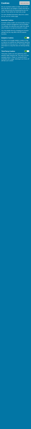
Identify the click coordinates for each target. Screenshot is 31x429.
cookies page (14, 16)
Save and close (24, 3)
